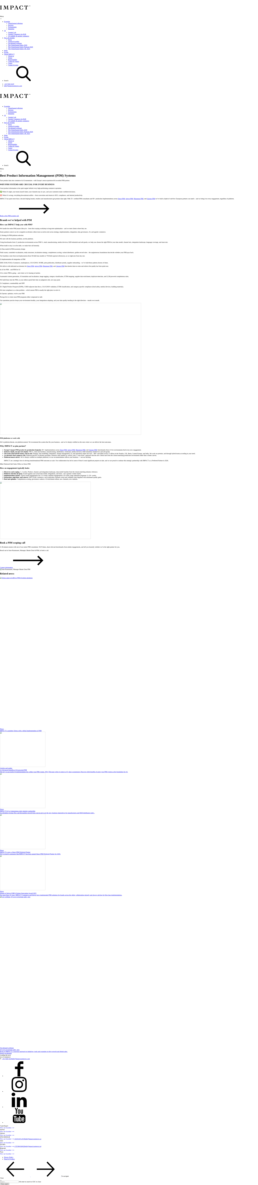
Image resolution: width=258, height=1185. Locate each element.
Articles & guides (13, 41)
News (10, 40)
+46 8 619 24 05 (19, 1139)
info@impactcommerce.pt (33, 1146)
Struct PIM (121, 199)
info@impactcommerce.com (13, 86)
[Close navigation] (1, 18)
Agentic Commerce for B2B (17, 34)
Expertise (7, 21)
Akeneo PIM (151, 199)
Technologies (12, 27)
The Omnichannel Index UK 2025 (19, 49)
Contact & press (13, 65)
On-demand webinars (15, 43)
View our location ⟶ (7, 1128)
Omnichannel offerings (15, 23)
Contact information (6, 567)
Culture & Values (13, 61)
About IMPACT (9, 54)
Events (6, 52)
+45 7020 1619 (9, 84)
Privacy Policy (8, 1157)
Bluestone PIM (138, 199)
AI (5, 31)
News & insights (9, 38)
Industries (11, 29)
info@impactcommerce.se (33, 1139)
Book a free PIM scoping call (9, 216)
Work (6, 50)
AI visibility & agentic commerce (18, 36)
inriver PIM (129, 199)
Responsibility (12, 60)
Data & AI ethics (9, 1159)
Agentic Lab (12, 32)
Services (10, 25)
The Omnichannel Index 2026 (17, 45)
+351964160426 (19, 1146)
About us (11, 56)
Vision (10, 58)
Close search (4, 1184)
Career (10, 63)
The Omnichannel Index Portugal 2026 (20, 47)
